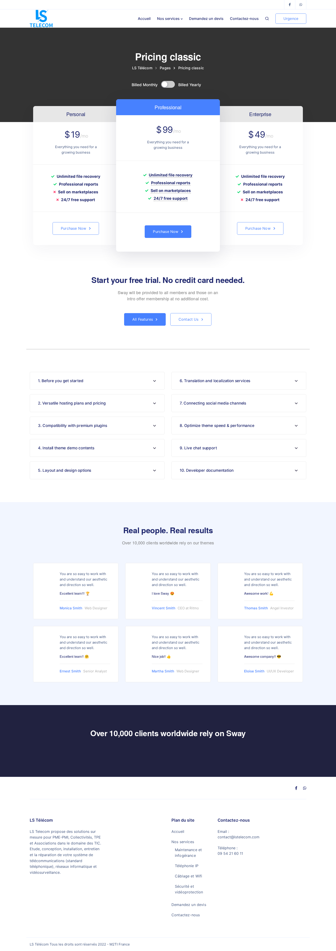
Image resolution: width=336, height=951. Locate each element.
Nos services (168, 18)
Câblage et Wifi (188, 876)
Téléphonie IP (186, 865)
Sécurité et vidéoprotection (189, 889)
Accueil (144, 18)
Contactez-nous (244, 18)
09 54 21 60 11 (230, 853)
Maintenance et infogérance (188, 852)
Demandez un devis (206, 18)
